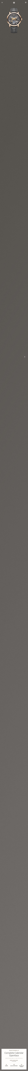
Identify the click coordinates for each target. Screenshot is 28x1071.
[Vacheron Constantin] (14, 2)
